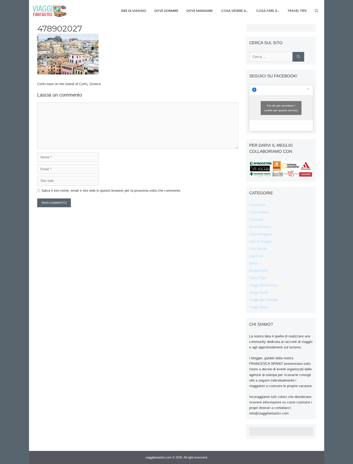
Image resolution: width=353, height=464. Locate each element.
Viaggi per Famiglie (263, 300)
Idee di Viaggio (133, 10)
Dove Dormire (166, 10)
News (253, 263)
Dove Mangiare (200, 10)
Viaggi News (258, 292)
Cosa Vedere (259, 212)
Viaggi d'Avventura (263, 285)
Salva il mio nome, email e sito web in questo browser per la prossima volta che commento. (111, 191)
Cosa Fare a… (267, 10)
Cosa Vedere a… (234, 10)
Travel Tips (297, 10)
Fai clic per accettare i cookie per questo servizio (281, 108)
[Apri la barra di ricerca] (316, 11)
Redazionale (258, 271)
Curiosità (256, 220)
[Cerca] (298, 57)
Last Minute (258, 249)
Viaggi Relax (258, 307)
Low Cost (256, 256)
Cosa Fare (257, 205)
